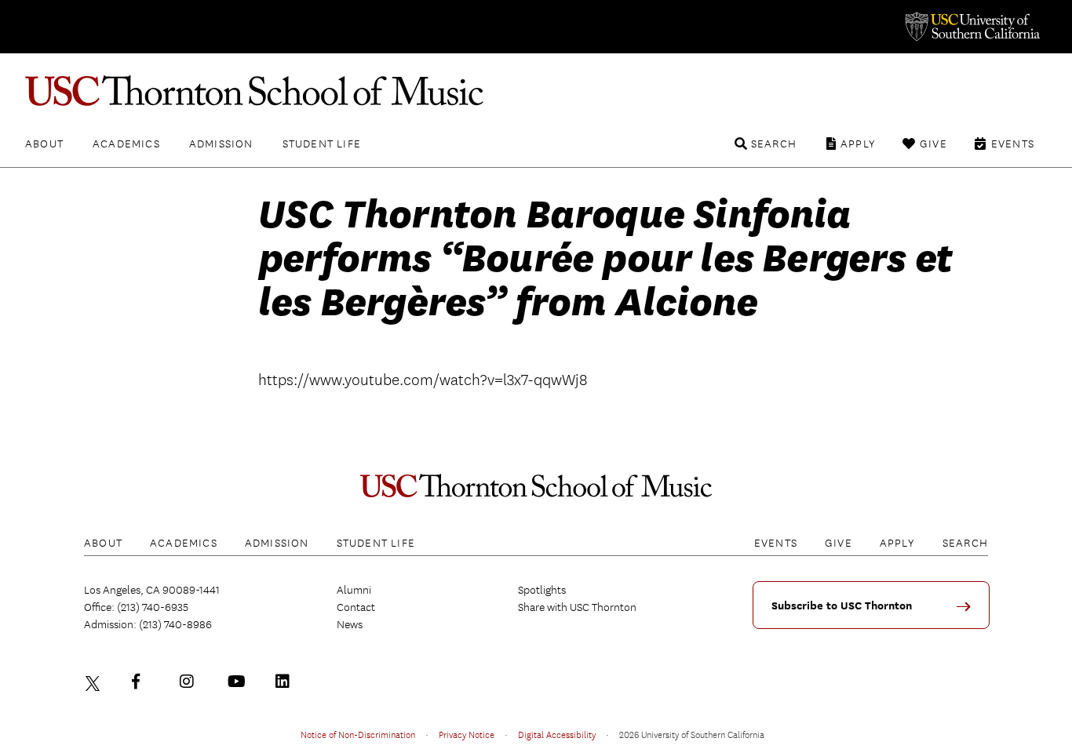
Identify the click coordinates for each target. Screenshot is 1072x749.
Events (1012, 143)
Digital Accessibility (557, 734)
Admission (221, 143)
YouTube (239, 681)
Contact (356, 607)
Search (774, 143)
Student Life (322, 143)
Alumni (354, 590)
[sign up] (969, 612)
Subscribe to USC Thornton (841, 605)
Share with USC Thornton (577, 607)
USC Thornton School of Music (536, 91)
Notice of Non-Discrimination (358, 734)
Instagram (191, 681)
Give (933, 143)
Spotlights (542, 590)
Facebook (143, 681)
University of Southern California (971, 26)
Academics (126, 143)
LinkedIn (286, 681)
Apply (858, 143)
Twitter (95, 681)
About (44, 143)
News (350, 624)
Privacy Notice (466, 734)
